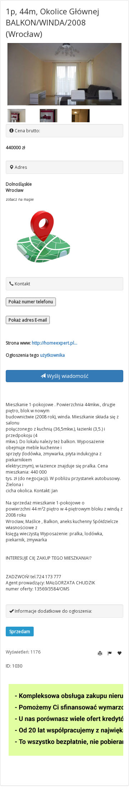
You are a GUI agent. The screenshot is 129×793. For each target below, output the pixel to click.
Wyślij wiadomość (67, 375)
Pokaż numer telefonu (31, 302)
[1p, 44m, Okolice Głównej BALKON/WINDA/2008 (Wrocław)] (64, 74)
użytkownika (52, 355)
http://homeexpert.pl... (54, 343)
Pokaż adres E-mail (28, 320)
